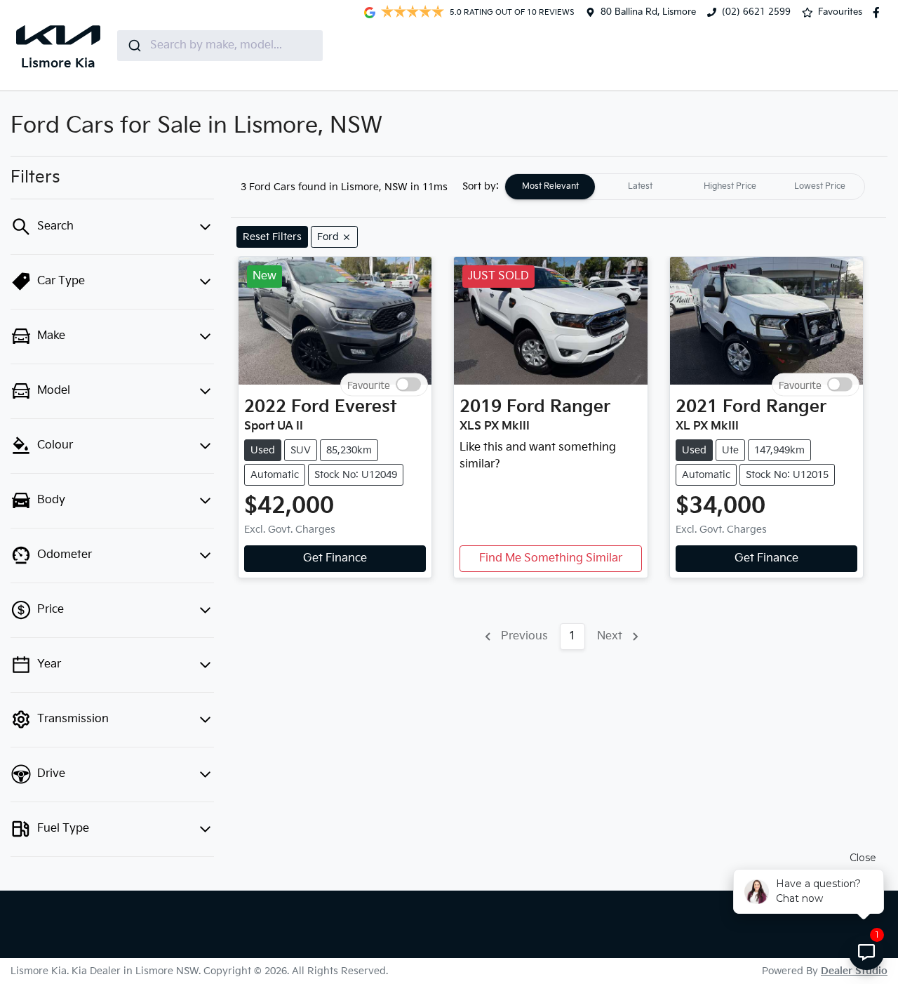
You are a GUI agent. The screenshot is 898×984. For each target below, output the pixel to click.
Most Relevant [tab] (550, 186)
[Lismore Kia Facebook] (879, 12)
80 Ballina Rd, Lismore (648, 12)
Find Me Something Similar (550, 558)
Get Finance (335, 558)
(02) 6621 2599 (756, 12)
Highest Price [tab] (730, 186)
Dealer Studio (854, 971)
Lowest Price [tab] (819, 186)
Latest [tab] (640, 186)
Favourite (368, 384)
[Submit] (133, 45)
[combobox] (220, 45)
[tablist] (684, 186)
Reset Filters (272, 237)
